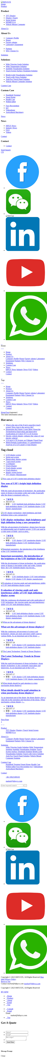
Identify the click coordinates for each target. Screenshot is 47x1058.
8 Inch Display (11, 466)
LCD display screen (13, 455)
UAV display (17, 540)
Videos (8, 132)
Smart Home (10, 97)
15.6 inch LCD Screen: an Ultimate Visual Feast (24, 440)
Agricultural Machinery (15, 112)
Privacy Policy (10, 979)
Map (42, 977)
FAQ (8, 130)
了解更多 (9, 499)
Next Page (5, 720)
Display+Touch (12, 18)
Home (3, 4)
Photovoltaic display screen (16, 459)
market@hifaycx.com (14, 781)
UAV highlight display (32, 506)
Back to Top (5, 981)
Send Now (10, 1042)
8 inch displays (11, 470)
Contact (4, 136)
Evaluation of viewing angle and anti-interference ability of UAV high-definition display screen (21, 593)
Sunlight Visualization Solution (17, 69)
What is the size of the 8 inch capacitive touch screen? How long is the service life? (23, 426)
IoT (7, 108)
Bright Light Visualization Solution (19, 75)
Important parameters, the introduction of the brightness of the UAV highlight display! (22, 557)
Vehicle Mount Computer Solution (19, 81)
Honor (8, 40)
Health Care (10, 99)
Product (4, 6)
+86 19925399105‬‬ (13, 777)
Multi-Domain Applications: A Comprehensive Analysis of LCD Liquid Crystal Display (23, 443)
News (3, 116)
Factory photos (11, 42)
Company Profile (12, 38)
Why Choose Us (12, 51)
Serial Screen (11, 20)
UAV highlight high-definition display (26, 504)
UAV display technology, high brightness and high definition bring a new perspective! (23, 521)
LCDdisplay (10, 464)
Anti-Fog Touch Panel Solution (18, 79)
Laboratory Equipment (14, 45)
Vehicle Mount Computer (15, 24)
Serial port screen (12, 457)
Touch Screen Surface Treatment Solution (21, 71)
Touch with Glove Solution (16, 77)
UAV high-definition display (33, 677)
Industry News (11, 128)
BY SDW (4, 992)
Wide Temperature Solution (16, 66)
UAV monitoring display (32, 540)
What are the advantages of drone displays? (22, 627)
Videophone (10, 110)
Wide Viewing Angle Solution (17, 64)
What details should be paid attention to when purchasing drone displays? (20, 691)
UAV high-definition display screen (26, 613)
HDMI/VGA (11, 22)
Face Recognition (12, 106)
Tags (7, 412)
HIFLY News (11, 126)
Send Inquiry (6, 150)
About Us (4, 29)
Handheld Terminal (13, 95)
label (3, 979)
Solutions (4, 55)
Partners (9, 49)
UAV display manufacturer (32, 579)
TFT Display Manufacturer (16, 475)
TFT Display (11, 16)
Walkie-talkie (11, 102)
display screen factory (14, 472)
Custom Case (6, 86)
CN (2, 152)
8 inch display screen (14, 468)
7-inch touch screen (13, 461)
